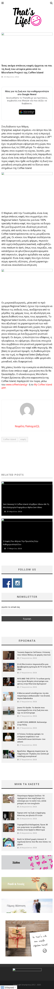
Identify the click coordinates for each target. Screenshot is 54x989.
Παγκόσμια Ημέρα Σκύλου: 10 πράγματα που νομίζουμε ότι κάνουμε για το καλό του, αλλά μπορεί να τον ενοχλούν (31, 799)
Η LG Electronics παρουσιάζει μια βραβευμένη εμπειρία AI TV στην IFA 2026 (34, 667)
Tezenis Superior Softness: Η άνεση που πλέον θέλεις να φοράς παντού (34, 653)
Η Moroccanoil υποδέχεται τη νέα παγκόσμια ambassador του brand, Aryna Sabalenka (33, 696)
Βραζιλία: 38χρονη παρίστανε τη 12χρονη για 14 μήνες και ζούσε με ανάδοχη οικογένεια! (33, 754)
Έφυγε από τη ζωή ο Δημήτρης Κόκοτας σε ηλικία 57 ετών (31, 814)
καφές (23, 439)
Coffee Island (9, 439)
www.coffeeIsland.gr (17, 384)
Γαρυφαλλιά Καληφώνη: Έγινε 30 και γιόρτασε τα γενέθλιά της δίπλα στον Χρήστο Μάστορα (32, 827)
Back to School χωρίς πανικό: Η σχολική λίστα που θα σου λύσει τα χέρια (34, 842)
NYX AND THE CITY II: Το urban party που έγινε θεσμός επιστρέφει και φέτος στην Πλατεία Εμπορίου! (33, 681)
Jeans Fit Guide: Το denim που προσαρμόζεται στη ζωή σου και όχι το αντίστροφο (32, 710)
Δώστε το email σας (10, 607)
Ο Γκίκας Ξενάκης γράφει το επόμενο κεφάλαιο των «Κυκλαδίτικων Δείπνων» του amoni (31, 738)
